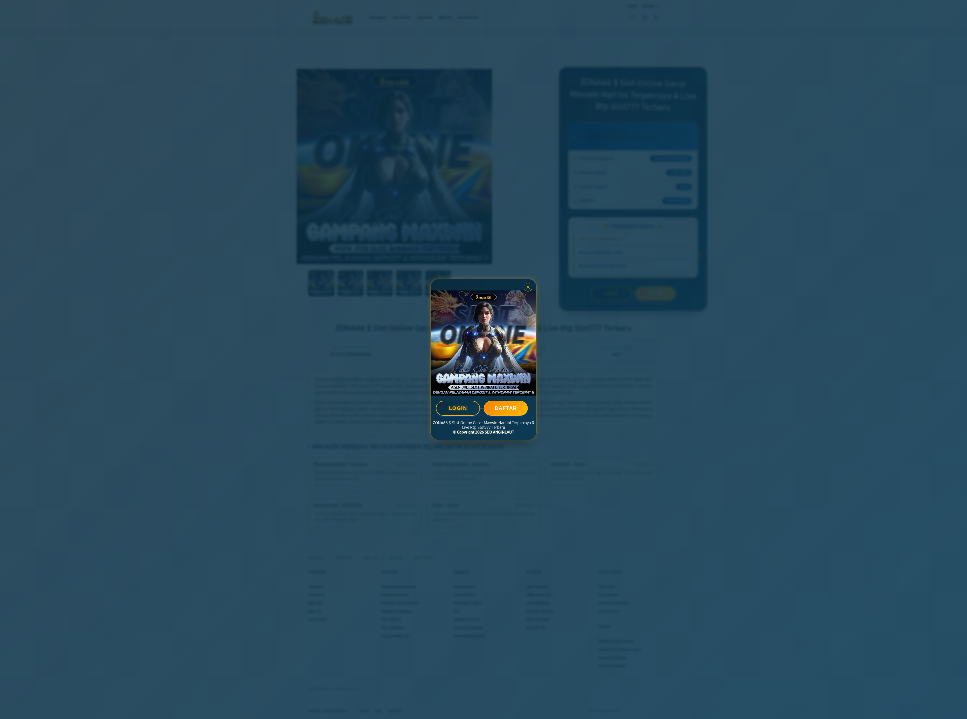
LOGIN (458, 408)
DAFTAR (506, 408)
